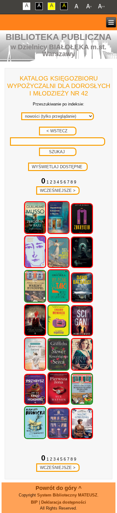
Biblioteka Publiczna (58, 37)
